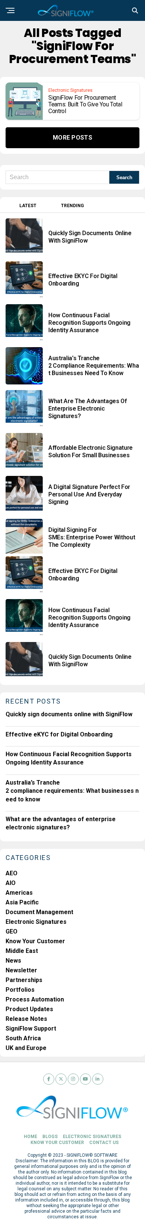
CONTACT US (104, 1142)
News (13, 960)
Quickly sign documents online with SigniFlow (69, 714)
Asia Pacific (22, 902)
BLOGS (50, 1136)
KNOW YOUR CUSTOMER (57, 1142)
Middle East (22, 950)
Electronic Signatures (36, 921)
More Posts (72, 137)
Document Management (39, 912)
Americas (19, 892)
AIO (11, 882)
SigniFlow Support (31, 1028)
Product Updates (29, 1009)
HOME (30, 1136)
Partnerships (24, 980)
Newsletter (21, 970)
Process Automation (35, 999)
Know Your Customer (35, 941)
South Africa (23, 1038)
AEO (11, 873)
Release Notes (26, 1018)
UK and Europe (26, 1047)
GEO (11, 931)
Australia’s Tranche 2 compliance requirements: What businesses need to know (72, 791)
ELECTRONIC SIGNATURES (92, 1136)
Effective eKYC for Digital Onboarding (59, 734)
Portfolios (20, 989)
